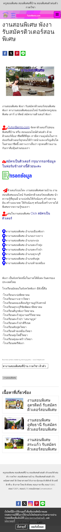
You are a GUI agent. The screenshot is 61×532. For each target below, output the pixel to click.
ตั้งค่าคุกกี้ (21, 526)
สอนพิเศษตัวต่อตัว (37, 472)
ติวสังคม (28, 484)
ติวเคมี (55, 480)
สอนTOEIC (50, 484)
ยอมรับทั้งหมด (37, 526)
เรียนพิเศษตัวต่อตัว (43, 476)
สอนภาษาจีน (38, 484)
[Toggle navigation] (57, 14)
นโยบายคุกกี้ (10, 521)
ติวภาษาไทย (18, 484)
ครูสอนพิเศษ (8, 472)
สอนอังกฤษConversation (40, 488)
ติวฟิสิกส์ (47, 480)
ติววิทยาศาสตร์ (22, 480)
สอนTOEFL (13, 488)
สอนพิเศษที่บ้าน (22, 472)
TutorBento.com (19, 127)
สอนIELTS (24, 488)
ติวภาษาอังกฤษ (36, 480)
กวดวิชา (13, 476)
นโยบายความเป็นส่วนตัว (35, 518)
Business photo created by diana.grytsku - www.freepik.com (23, 360)
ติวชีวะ (9, 484)
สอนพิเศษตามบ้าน (26, 476)
